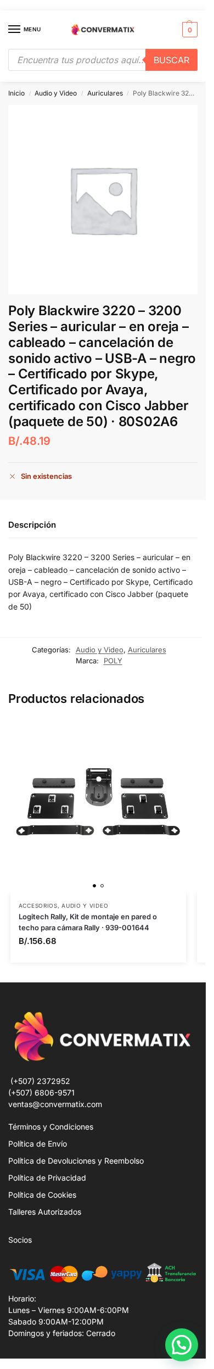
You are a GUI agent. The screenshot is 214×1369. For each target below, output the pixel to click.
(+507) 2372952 (40, 1081)
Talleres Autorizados (44, 1211)
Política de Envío (37, 1143)
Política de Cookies (42, 1194)
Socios (20, 1239)
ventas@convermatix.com (55, 1104)
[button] (188, 29)
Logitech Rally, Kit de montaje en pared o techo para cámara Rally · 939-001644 (88, 922)
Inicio (16, 93)
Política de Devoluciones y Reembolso (76, 1160)
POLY (113, 660)
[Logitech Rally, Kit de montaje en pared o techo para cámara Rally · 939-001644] (98, 805)
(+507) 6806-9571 (41, 1092)
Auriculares (105, 93)
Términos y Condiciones (50, 1126)
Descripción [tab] (32, 524)
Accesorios (38, 905)
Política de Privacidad (47, 1177)
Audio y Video (56, 93)
